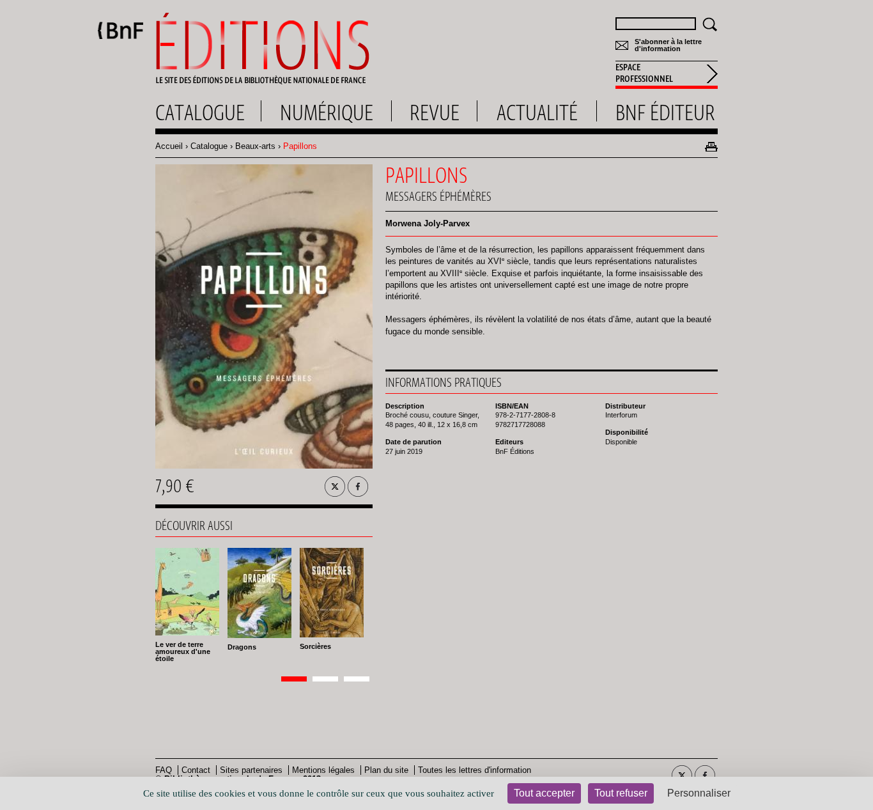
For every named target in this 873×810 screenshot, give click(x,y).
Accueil (169, 146)
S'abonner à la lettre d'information (668, 45)
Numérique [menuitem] (326, 112)
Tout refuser (620, 793)
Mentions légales (323, 770)
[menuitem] (666, 75)
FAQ (163, 770)
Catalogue (209, 146)
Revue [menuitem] (435, 112)
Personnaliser (698, 793)
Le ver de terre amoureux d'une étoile (182, 651)
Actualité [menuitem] (537, 112)
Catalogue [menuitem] (200, 112)
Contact (196, 770)
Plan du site (386, 770)
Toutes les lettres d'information (474, 770)
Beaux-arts (255, 146)
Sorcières (315, 646)
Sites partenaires (251, 770)
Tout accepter (544, 793)
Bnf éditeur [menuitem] (665, 112)
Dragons (242, 647)
